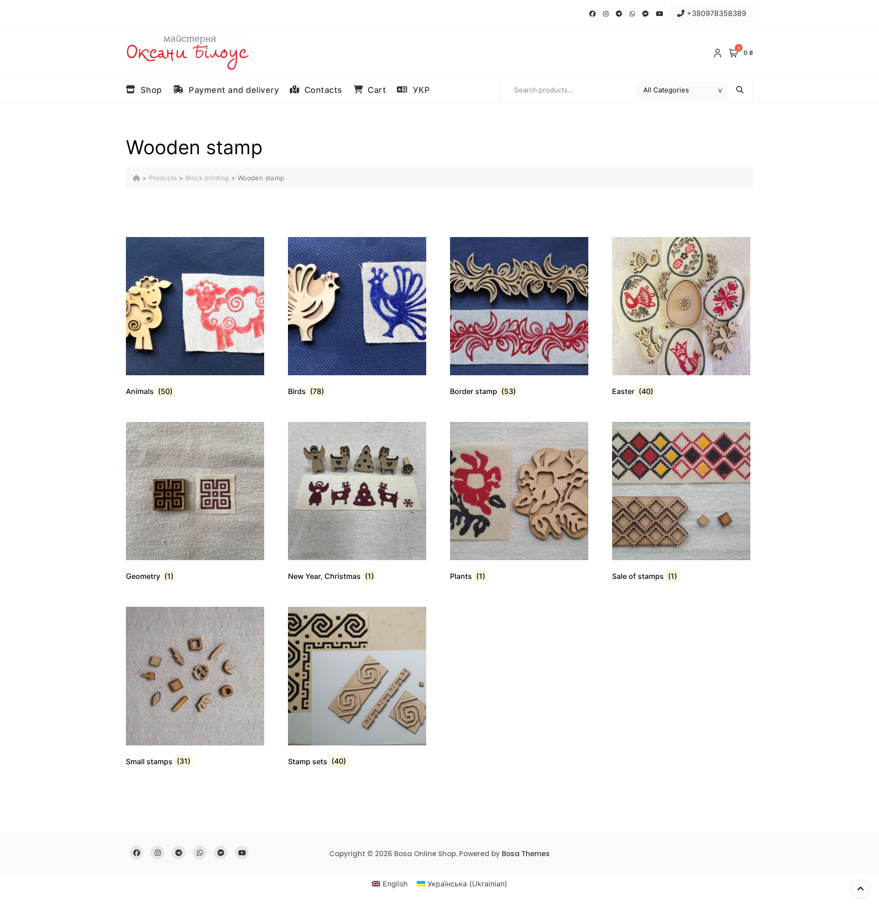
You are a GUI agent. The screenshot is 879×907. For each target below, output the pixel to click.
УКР (419, 90)
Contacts (320, 90)
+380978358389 (715, 13)
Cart (374, 90)
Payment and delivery (231, 90)
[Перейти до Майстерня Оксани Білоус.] (137, 178)
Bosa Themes (526, 853)
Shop (149, 90)
